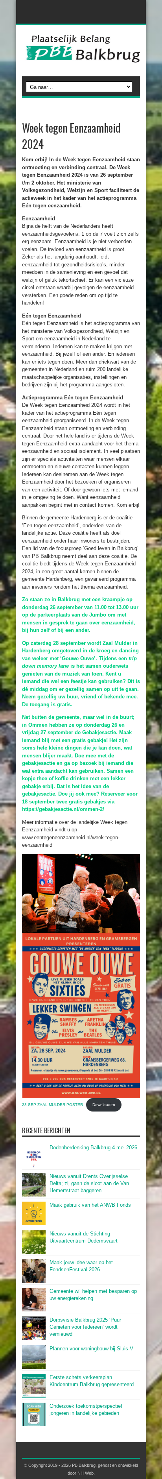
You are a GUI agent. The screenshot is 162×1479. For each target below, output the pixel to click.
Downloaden (103, 1104)
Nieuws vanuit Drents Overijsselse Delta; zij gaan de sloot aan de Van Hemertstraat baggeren (89, 1183)
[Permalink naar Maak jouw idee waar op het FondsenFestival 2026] (34, 1281)
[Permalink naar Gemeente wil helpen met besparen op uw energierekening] (34, 1310)
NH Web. (86, 1473)
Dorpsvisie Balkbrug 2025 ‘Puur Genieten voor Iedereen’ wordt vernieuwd (85, 1327)
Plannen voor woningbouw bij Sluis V (91, 1349)
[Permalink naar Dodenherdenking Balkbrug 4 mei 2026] (34, 1166)
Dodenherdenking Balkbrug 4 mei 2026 (93, 1147)
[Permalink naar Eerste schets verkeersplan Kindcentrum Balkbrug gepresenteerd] (34, 1396)
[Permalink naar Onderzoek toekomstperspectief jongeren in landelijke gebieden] (34, 1424)
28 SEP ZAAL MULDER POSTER (52, 1104)
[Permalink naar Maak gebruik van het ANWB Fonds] (34, 1223)
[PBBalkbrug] (81, 56)
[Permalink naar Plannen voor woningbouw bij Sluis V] (34, 1367)
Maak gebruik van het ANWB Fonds (90, 1205)
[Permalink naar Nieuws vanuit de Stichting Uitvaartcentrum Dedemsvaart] (34, 1252)
